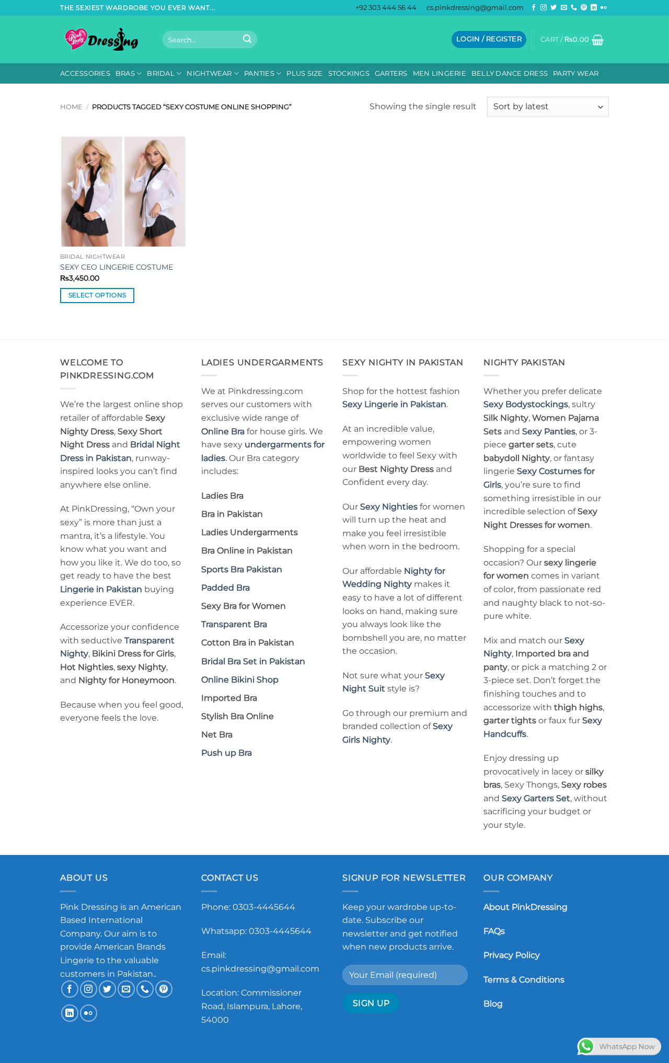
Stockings (349, 73)
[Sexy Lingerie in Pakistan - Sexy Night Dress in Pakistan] (103, 39)
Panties (259, 73)
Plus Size (304, 73)
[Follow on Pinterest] (584, 7)
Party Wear (576, 73)
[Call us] (574, 7)
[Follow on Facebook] (533, 7)
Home (71, 107)
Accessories (85, 73)
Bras (125, 73)
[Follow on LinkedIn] (594, 7)
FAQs (494, 931)
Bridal (161, 73)
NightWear (209, 73)
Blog (493, 1004)
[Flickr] (604, 7)
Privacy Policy (511, 955)
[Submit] (247, 40)
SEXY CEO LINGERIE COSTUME (116, 267)
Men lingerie (439, 73)
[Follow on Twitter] (553, 7)
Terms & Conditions (523, 980)
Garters (391, 73)
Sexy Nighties (389, 507)
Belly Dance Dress (509, 73)
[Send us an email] (564, 7)
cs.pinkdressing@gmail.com (475, 7)
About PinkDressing (525, 907)
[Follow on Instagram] (543, 7)
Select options (97, 295)
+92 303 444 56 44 (386, 7)
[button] (489, 39)
